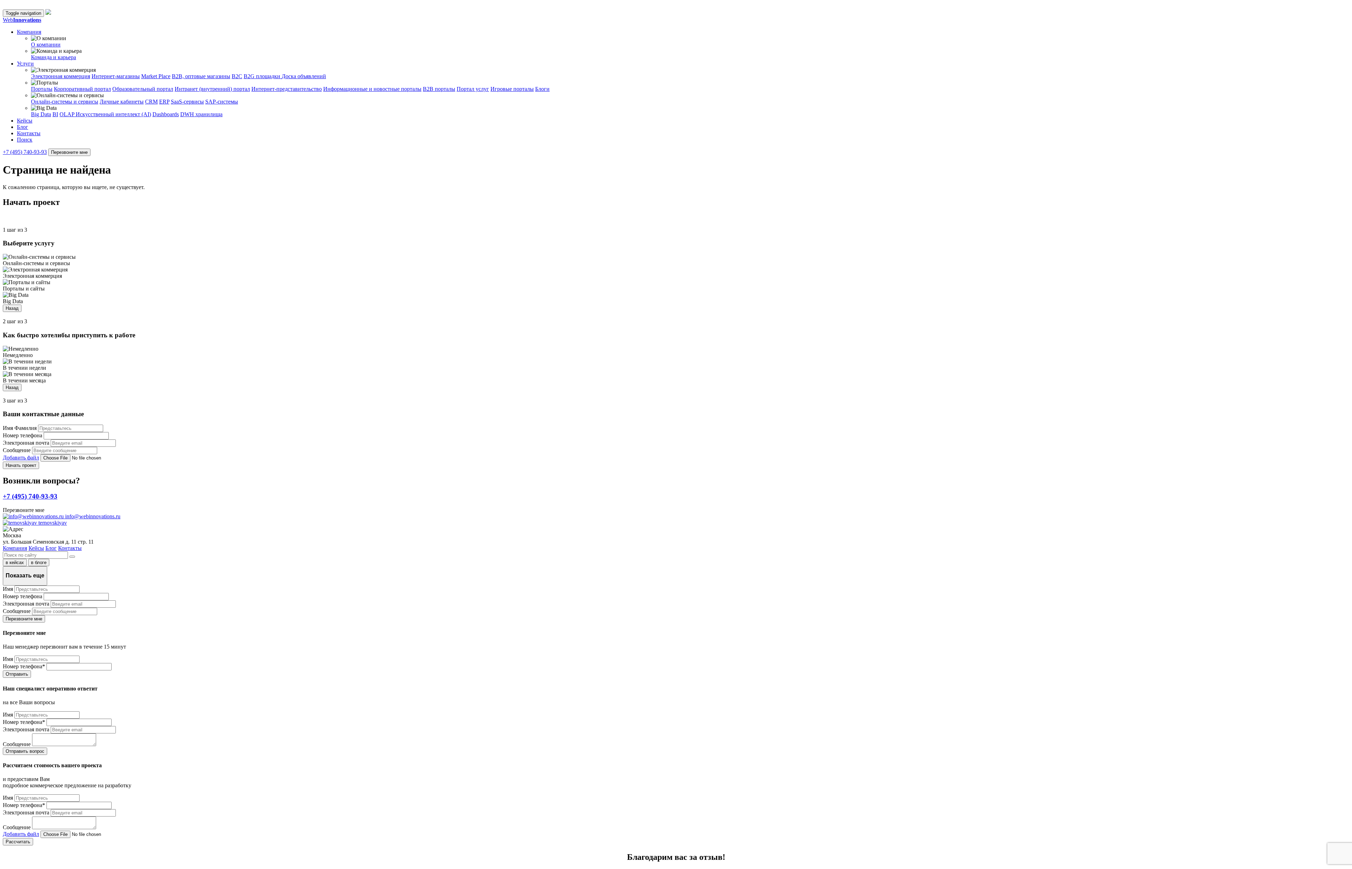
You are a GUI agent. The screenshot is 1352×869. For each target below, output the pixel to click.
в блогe (38, 562)
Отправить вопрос (25, 751)
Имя (8, 589)
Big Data (41, 114)
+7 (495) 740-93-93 (25, 152)
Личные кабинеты (122, 102)
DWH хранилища (201, 114)
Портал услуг (473, 89)
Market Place (155, 76)
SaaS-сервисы (187, 102)
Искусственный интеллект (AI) (113, 114)
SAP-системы (221, 102)
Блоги (542, 89)
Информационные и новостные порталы (372, 89)
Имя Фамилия (20, 428)
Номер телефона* (24, 666)
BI (55, 114)
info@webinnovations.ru (92, 516)
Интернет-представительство (286, 89)
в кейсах (15, 562)
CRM (151, 102)
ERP (164, 102)
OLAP (68, 114)
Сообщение (17, 450)
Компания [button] (29, 32)
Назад (12, 308)
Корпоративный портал (82, 89)
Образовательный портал (142, 89)
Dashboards (165, 114)
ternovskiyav (52, 523)
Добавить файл (21, 458)
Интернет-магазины (116, 76)
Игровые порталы (512, 89)
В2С (237, 76)
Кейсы (24, 121)
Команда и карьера (53, 57)
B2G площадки (263, 76)
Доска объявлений (304, 76)
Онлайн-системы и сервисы (64, 102)
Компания (15, 548)
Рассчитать (18, 841)
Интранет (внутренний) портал (212, 89)
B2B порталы (439, 89)
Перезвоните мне (69, 152)
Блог (22, 127)
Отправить (17, 674)
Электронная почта (26, 443)
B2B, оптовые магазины (201, 76)
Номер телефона (22, 435)
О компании (46, 45)
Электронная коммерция (60, 76)
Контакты (28, 133)
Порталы (41, 89)
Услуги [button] (25, 64)
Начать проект (21, 465)
